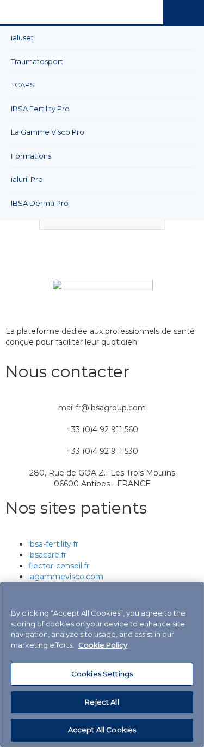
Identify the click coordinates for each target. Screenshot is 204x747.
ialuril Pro (27, 179)
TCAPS (23, 84)
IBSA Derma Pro (40, 203)
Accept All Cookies (102, 729)
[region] (102, 664)
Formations (31, 155)
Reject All (102, 702)
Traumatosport (37, 61)
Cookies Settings (102, 673)
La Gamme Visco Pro (47, 132)
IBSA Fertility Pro (40, 108)
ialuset (22, 37)
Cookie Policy (102, 645)
